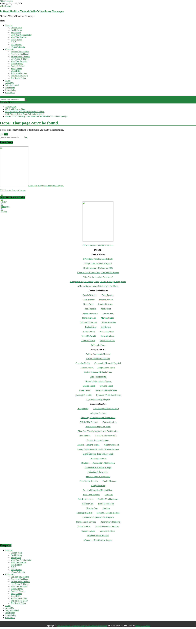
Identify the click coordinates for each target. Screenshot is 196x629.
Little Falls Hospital (98, 377)
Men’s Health (16, 40)
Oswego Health (106, 386)
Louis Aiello (108, 313)
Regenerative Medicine (110, 522)
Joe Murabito (90, 309)
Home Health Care (106, 504)
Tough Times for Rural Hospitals (98, 263)
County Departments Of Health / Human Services (98, 449)
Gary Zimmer (88, 300)
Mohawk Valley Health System (98, 381)
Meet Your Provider (19, 61)
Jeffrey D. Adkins (142, 625)
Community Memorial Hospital (107, 363)
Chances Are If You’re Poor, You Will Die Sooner (98, 272)
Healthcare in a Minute (20, 56)
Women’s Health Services (98, 535)
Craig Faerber (107, 295)
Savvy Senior (16, 68)
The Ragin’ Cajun (18, 78)
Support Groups (88, 531)
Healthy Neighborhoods (108, 499)
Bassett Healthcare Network (98, 359)
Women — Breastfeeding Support (98, 540)
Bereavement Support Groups (98, 427)
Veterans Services (107, 531)
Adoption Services (98, 413)
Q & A (13, 42)
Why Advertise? (12, 85)
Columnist (9, 49)
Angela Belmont (90, 295)
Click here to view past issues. (12, 190)
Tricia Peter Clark (107, 340)
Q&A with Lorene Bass (15, 109)
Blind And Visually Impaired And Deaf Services (98, 431)
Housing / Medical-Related (108, 513)
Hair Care (109, 495)
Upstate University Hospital (98, 399)
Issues (7, 80)
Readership (10, 88)
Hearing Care (87, 504)
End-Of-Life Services (89, 481)
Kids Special (16, 32)
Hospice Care (92, 508)
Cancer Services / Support (98, 440)
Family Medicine (98, 485)
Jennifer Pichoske (105, 304)
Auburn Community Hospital (98, 354)
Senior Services (83, 526)
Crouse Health (87, 368)
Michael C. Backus (89, 322)
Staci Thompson (107, 331)
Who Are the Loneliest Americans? (98, 277)
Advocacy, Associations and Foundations (98, 417)
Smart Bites (15, 71)
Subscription (10, 90)
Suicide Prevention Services (107, 526)
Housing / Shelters (84, 513)
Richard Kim (90, 327)
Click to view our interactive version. (98, 245)
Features (8, 25)
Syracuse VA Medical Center (108, 395)
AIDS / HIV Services (89, 422)
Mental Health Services (86, 522)
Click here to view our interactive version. (46, 186)
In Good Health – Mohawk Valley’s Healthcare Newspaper (32, 11)
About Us (9, 83)
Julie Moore (106, 309)
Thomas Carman (88, 340)
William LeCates (98, 345)
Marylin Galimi (107, 318)
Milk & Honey (17, 64)
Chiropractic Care (111, 445)
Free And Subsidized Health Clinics (98, 490)
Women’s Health (18, 47)
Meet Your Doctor (18, 37)
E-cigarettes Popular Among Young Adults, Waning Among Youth (98, 281)
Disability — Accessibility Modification (98, 463)
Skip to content (6, 1)
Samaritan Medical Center (106, 390)
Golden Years (16, 28)
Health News (16, 30)
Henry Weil (88, 304)
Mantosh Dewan (89, 318)
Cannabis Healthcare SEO (106, 436)
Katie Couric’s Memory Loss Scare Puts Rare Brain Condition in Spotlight (36, 116)
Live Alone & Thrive (19, 59)
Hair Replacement (85, 499)
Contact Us (10, 92)
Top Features (16, 44)
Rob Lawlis (106, 327)
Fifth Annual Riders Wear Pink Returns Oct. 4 (24, 114)
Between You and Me (20, 52)
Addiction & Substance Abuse (106, 408)
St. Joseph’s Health (83, 395)
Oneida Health (89, 386)
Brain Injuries (84, 436)
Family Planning (109, 481)
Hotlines (106, 508)
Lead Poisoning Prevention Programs (98, 517)
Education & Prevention (98, 472)
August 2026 (10, 107)
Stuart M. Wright (89, 336)
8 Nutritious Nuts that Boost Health (98, 259)
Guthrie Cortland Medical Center (98, 372)
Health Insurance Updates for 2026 (98, 268)
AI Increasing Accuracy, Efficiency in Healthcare (98, 286)
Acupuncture (82, 408)
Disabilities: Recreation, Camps (98, 467)
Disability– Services (98, 458)
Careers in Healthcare (20, 54)
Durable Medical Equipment (98, 476)
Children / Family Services (88, 445)
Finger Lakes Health (106, 368)
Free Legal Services (91, 495)
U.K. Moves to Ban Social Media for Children (24, 111)
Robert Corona (89, 331)
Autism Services (109, 422)
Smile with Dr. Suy (19, 73)
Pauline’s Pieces (17, 66)
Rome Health (84, 390)
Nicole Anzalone (108, 322)
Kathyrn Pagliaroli (90, 313)
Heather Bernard (106, 300)
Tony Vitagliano (107, 336)
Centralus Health (82, 363)
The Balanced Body (19, 76)
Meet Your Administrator (21, 35)
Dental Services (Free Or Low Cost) (98, 454)
